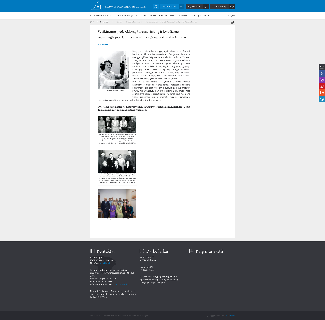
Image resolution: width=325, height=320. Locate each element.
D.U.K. (206, 15)
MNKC (173, 15)
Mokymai (183, 15)
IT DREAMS (230, 315)
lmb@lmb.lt (105, 263)
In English (231, 16)
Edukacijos (196, 15)
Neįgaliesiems (194, 6)
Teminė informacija (124, 15)
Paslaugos (141, 15)
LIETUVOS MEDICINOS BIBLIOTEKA (125, 6)
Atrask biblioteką (158, 15)
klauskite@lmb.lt (122, 284)
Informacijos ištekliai (100, 15)
